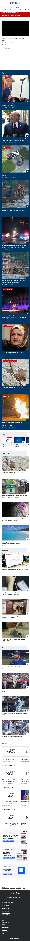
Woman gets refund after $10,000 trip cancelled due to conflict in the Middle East (15, 542)
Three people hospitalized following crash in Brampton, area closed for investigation (14, 246)
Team (24, 887)
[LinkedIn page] (19, 893)
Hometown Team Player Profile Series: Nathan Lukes (14, 667)
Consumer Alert (14, 9)
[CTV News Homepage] (15, 3)
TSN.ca (3, 924)
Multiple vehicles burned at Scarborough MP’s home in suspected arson (14, 353)
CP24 (3, 920)
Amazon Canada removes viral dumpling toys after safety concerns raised (14, 519)
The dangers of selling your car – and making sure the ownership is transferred (14, 496)
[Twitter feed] (11, 893)
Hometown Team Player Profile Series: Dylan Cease (14, 737)
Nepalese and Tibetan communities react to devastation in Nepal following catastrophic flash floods (14, 210)
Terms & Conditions (6, 913)
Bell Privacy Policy (6, 911)
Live (3, 9)
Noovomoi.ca (5, 931)
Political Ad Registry (6, 914)
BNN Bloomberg (5, 922)
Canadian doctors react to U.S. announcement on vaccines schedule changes (14, 593)
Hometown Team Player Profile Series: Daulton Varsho (14, 714)
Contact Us (12, 887)
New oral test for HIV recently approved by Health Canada (13, 640)
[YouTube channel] (16, 893)
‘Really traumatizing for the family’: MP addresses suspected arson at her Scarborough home (12, 424)
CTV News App (5, 887)
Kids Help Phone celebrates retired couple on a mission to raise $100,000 (15, 570)
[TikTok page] (13, 893)
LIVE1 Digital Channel (17, 445)
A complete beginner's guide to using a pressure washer (12, 388)
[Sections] (2, 2)
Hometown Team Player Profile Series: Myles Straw (14, 690)
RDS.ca (3, 933)
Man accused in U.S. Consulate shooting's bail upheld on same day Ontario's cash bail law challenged (14, 317)
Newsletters (18, 887)
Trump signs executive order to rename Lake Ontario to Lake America (14, 104)
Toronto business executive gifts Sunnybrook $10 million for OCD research (15, 616)
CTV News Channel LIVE (5, 445)
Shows (7, 9)
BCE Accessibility (5, 905)
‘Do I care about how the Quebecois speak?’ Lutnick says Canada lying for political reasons (15, 139)
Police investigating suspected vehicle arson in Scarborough (14, 174)
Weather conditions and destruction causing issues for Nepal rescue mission (14, 281)
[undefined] (11, 754)
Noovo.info (4, 930)
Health (21, 9)
